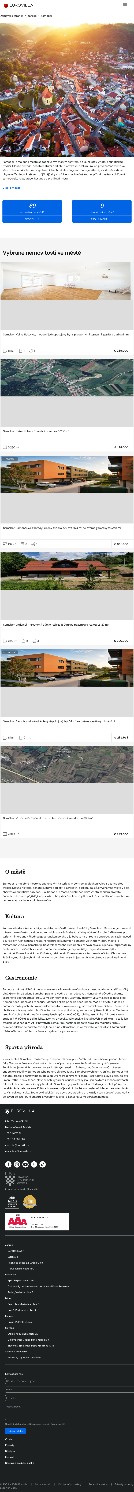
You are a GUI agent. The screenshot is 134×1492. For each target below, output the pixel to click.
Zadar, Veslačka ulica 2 (20, 1292)
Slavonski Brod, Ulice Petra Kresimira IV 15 (31, 1345)
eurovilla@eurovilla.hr (17, 1145)
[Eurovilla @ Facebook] (8, 1164)
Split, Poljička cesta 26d (21, 1280)
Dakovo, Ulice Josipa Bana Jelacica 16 (29, 1339)
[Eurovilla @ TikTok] (42, 1164)
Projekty (9, 1445)
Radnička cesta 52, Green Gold (25, 1262)
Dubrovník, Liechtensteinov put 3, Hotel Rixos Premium (38, 1286)
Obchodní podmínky (69, 1484)
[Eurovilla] (18, 6)
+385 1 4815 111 (13, 1133)
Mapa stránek (43, 1484)
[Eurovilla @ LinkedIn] (34, 1164)
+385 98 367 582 (15, 1139)
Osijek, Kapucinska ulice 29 (23, 1333)
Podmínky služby (98, 1484)
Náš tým (10, 1451)
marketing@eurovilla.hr (18, 1151)
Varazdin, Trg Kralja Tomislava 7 (25, 1357)
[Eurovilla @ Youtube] (25, 1164)
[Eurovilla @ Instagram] (17, 1164)
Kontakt (9, 1457)
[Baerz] (12, 1202)
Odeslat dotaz (15, 1431)
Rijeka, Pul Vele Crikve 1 (20, 1321)
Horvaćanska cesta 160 (21, 1268)
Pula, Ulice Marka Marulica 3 (23, 1304)
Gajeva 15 (13, 1256)
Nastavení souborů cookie (19, 1462)
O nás (8, 1439)
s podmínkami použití (53, 1424)
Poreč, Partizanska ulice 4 (22, 1310)
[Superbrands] (30, 1202)
